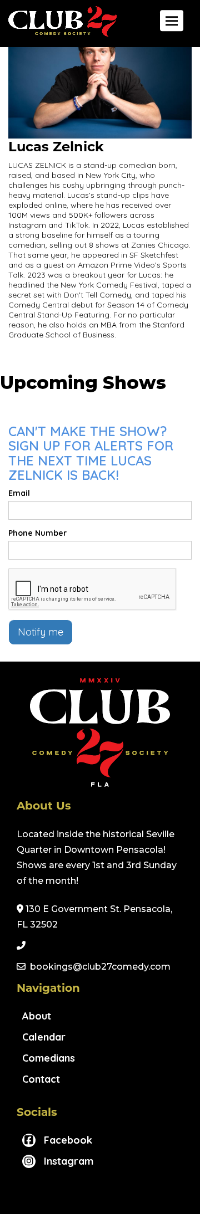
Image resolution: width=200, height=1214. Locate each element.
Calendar (44, 1037)
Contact (41, 1079)
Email (19, 493)
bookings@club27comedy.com (100, 966)
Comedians (48, 1058)
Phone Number (37, 533)
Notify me (40, 632)
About (36, 1016)
